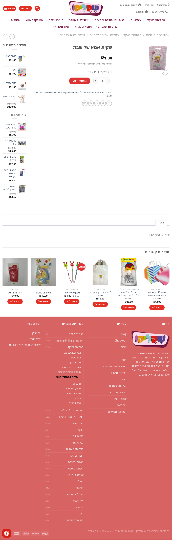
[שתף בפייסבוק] (109, 103)
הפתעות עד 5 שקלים (72, 410)
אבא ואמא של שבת (95, 92)
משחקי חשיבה (75, 462)
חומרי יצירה (56, 20)
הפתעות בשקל (156, 20)
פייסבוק (36, 333)
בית (124, 353)
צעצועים (136, 20)
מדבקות (77, 383)
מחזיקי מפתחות (73, 388)
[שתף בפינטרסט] (91, 103)
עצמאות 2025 (75, 475)
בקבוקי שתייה (76, 334)
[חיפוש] (37, 8)
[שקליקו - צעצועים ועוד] (86, 8)
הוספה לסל (80, 81)
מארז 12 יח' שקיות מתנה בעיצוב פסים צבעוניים (157, 295)
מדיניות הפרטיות (117, 392)
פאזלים (15, 20)
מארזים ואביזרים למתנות (104, 35)
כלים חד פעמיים (107, 26)
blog (123, 334)
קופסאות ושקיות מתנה (67, 92)
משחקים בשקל (74, 393)
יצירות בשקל (75, 362)
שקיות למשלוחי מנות (72, 35)
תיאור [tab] (161, 222)
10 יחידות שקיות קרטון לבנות (100, 294)
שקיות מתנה (75, 403)
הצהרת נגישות (118, 373)
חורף (80, 430)
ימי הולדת (82, 92)
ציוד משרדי (62, 26)
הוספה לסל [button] (157, 307)
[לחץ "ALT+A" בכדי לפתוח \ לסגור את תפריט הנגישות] (6, 533)
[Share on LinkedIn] (85, 103)
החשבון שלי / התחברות (114, 366)
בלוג (124, 360)
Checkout (120, 340)
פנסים (78, 398)
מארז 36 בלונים (15, 292)
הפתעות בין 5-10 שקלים (70, 340)
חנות (149, 35)
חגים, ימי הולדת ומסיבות (109, 20)
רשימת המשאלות (117, 412)
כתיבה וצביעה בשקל (71, 367)
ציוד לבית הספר (78, 20)
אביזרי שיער (75, 357)
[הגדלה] (165, 72)
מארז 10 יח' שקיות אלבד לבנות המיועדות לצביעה (128, 295)
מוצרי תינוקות (83, 26)
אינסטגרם (35, 339)
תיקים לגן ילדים (75, 520)
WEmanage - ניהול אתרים (101, 531)
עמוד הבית (163, 35)
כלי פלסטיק (77, 443)
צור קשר (121, 405)
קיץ (81, 514)
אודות (123, 347)
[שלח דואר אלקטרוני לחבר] (97, 103)
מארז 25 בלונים (43, 292)
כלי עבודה (78, 436)
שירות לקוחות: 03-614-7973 (24, 345)
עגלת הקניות (119, 398)
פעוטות (79, 488)
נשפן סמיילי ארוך (72, 292)
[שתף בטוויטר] (103, 103)
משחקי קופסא (34, 20)
